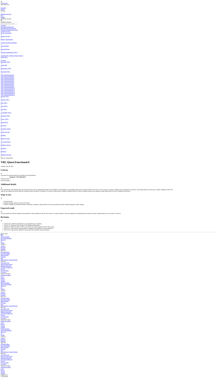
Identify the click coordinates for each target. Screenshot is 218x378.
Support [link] (3, 281)
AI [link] (1, 241)
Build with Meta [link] (5, 237)
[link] (4, 3)
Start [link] (2, 258)
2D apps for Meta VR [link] (6, 267)
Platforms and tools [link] (6, 266)
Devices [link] (3, 269)
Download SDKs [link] (5, 253)
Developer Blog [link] (5, 252)
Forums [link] (3, 280)
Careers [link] (3, 246)
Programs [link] (3, 257)
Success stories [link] (5, 270)
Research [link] (3, 247)
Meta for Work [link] (5, 255)
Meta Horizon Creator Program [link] (9, 260)
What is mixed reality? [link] (7, 264)
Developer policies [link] (6, 275)
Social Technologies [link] (6, 238)
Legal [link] (2, 276)
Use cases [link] (3, 272)
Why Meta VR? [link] (5, 263)
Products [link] (3, 249)
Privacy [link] (3, 278)
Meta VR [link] (3, 240)
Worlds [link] (3, 243)
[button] (109, 1)
